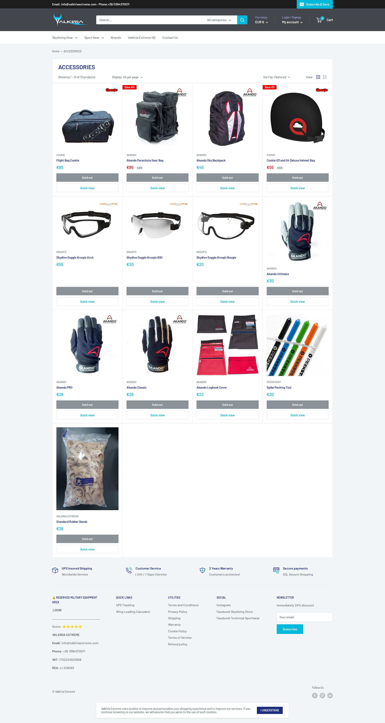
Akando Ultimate (278, 274)
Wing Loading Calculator (133, 611)
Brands (116, 37)
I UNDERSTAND (269, 710)
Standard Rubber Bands (71, 521)
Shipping (174, 618)
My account (290, 22)
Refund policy (177, 644)
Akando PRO (64, 387)
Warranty (174, 624)
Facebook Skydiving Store (235, 611)
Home (56, 51)
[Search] (242, 19)
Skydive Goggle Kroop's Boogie (216, 257)
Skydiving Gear (62, 37)
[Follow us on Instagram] (322, 695)
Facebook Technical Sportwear (238, 618)
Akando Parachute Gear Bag (145, 160)
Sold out (87, 177)
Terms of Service (180, 637)
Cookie (60, 154)
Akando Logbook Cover (212, 387)
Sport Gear (91, 37)
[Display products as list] (325, 77)
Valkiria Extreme (67, 516)
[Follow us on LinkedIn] (330, 695)
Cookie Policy (177, 631)
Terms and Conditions (183, 605)
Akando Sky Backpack (211, 160)
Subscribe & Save (317, 4)
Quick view (87, 188)
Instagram (224, 605)
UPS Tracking (125, 605)
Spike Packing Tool (279, 387)
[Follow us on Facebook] (315, 695)
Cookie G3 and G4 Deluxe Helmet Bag (291, 160)
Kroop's (61, 252)
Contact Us (170, 37)
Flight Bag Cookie (67, 160)
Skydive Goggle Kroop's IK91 (144, 257)
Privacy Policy (177, 611)
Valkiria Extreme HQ (141, 37)
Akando (131, 154)
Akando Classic (137, 387)
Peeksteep (274, 382)
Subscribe (290, 629)
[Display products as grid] (318, 77)
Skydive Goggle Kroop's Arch (74, 257)
